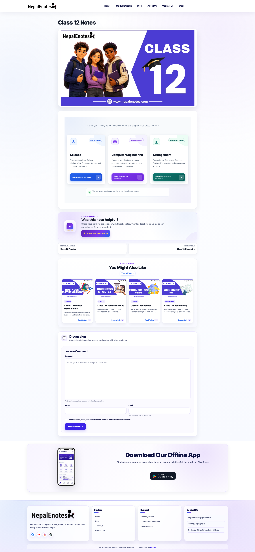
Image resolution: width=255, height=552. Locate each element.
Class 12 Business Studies (110, 305)
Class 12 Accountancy (175, 305)
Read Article (84, 320)
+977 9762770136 (196, 524)
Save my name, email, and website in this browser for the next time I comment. (100, 420)
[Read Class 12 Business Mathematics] (77, 288)
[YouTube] (38, 534)
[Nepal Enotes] (42, 6)
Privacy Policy (147, 517)
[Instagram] (44, 534)
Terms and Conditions (150, 521)
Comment (70, 356)
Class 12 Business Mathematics (73, 307)
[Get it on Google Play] (163, 476)
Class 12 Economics (141, 305)
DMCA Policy (147, 526)
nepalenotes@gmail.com (199, 517)
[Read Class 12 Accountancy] (177, 288)
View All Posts (127, 273)
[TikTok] (50, 534)
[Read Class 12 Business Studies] (110, 288)
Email (132, 405)
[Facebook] (32, 534)
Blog (97, 521)
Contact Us (100, 530)
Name (68, 405)
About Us (99, 526)
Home (97, 517)
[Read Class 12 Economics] (144, 288)
